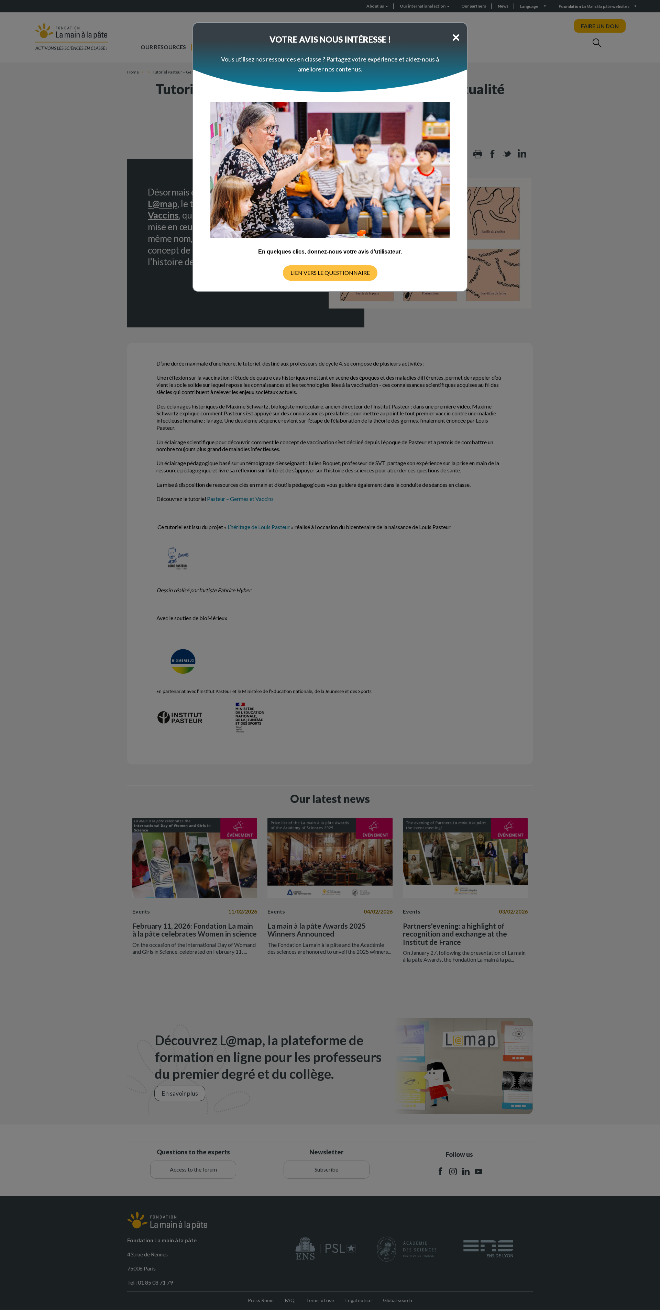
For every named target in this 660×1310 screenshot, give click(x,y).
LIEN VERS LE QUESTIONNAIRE (330, 272)
